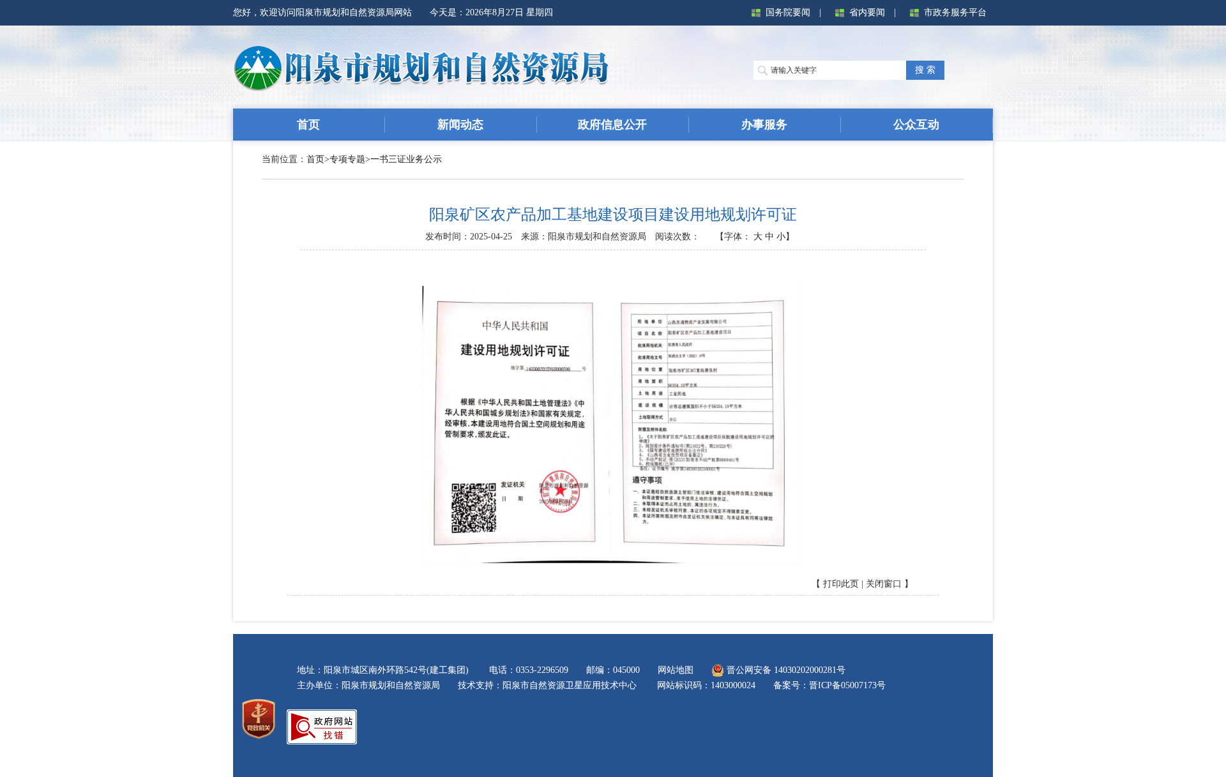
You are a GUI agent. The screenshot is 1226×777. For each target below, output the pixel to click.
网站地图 (675, 670)
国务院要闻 (788, 12)
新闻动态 (460, 124)
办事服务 (764, 124)
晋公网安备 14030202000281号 (784, 670)
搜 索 (925, 70)
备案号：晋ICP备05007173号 (829, 685)
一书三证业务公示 (406, 159)
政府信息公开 (612, 124)
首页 (308, 124)
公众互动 (916, 124)
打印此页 (841, 584)
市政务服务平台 (955, 12)
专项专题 (347, 159)
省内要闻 (867, 12)
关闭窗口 (884, 584)
